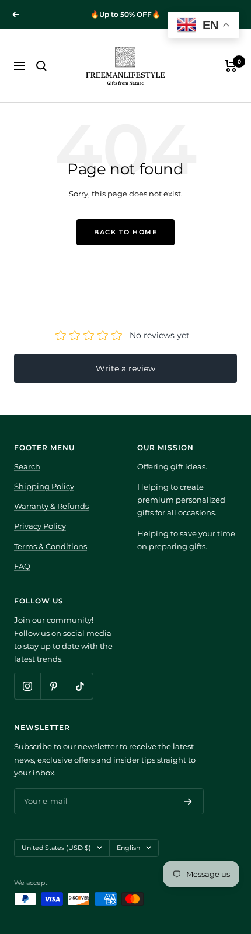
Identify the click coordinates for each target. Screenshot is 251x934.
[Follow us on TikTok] (80, 686)
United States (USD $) (56, 848)
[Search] (41, 66)
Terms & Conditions (50, 546)
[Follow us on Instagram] (27, 686)
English (128, 848)
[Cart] (231, 66)
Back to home (125, 232)
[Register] (188, 801)
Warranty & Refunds (51, 506)
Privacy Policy (40, 526)
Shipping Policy (44, 486)
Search (27, 466)
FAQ (22, 566)
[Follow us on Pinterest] (53, 686)
